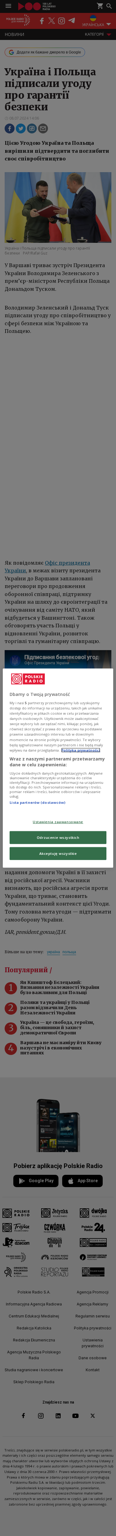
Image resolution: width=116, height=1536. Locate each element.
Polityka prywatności (80, 750)
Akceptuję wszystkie (58, 853)
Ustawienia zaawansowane (58, 821)
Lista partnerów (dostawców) (37, 802)
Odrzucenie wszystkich (58, 837)
